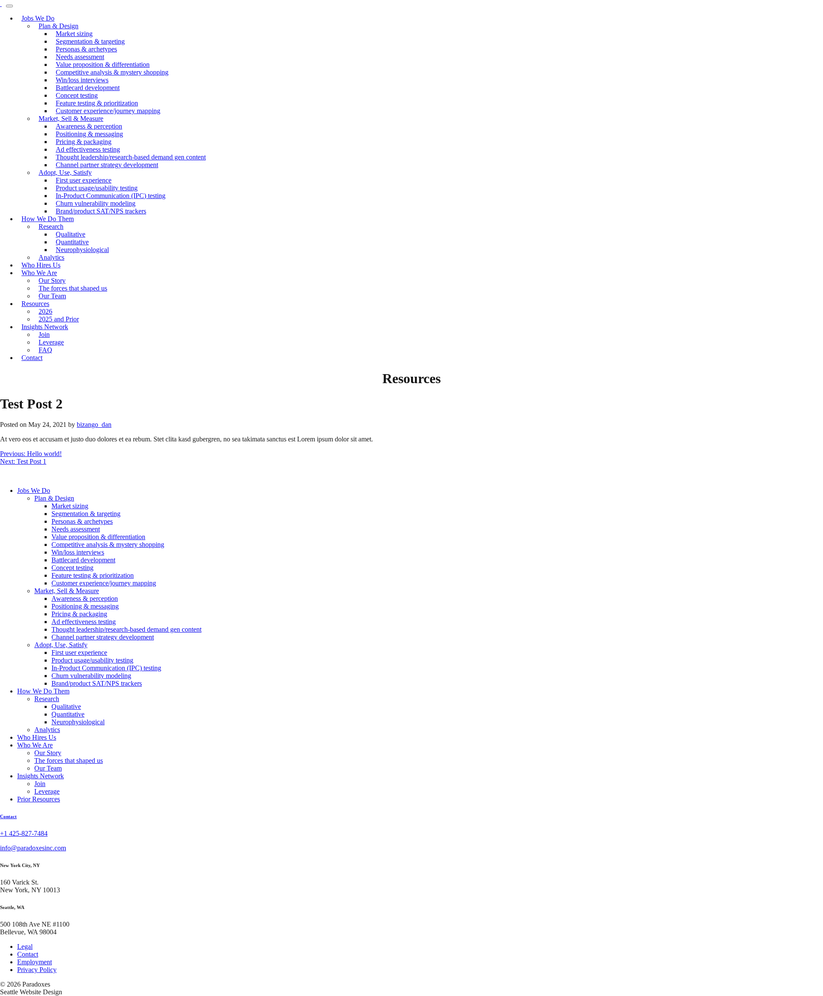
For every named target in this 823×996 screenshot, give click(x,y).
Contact (8, 816)
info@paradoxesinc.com (33, 848)
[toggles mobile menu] (9, 6)
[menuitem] (108, 111)
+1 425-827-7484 (24, 833)
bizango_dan (94, 424)
